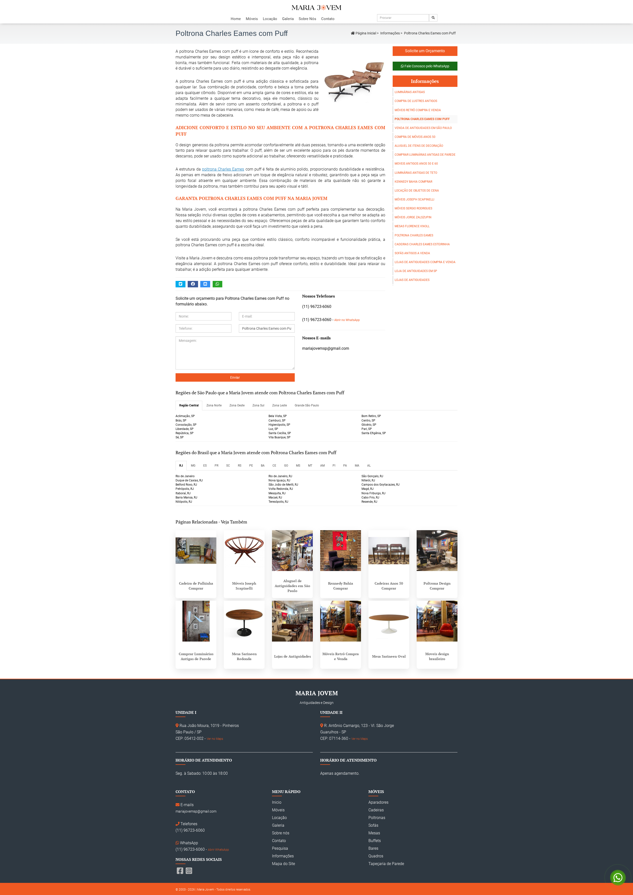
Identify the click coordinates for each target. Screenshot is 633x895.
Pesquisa (280, 848)
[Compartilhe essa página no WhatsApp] (218, 284)
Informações (390, 33)
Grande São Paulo (307, 405)
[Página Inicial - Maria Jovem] (316, 7)
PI (334, 465)
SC (228, 465)
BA (263, 465)
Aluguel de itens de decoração (419, 146)
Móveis (252, 19)
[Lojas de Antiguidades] (292, 621)
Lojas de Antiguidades (412, 280)
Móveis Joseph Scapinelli (414, 199)
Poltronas (376, 817)
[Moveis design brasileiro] (437, 621)
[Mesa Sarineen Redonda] (244, 621)
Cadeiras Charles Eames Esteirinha (422, 244)
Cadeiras (376, 810)
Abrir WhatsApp (218, 849)
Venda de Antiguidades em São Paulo (423, 128)
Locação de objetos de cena (417, 190)
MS (298, 465)
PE (251, 465)
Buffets (374, 840)
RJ (181, 465)
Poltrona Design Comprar (437, 586)
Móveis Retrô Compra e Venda (418, 110)
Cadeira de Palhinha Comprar (196, 586)
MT (310, 465)
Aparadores (378, 802)
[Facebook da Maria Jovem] (180, 871)
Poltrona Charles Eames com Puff (422, 119)
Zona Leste (279, 405)
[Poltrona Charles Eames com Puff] (351, 80)
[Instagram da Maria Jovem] (189, 871)
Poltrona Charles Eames (414, 235)
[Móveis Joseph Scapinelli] (244, 550)
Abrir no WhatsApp (347, 320)
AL (369, 465)
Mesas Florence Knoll (412, 226)
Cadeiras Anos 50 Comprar (389, 586)
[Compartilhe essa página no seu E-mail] (205, 284)
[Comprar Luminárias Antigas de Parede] (196, 621)
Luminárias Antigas (410, 92)
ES (205, 465)
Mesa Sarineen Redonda (244, 656)
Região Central (189, 405)
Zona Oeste (237, 405)
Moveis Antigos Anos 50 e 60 (416, 163)
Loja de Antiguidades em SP (416, 271)
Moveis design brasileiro (437, 656)
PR (216, 465)
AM (322, 465)
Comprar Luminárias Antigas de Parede (425, 154)
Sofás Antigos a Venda (412, 253)
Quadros (375, 856)
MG (193, 465)
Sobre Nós (307, 19)
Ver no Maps (215, 739)
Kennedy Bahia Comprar (413, 181)
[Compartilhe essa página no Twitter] (180, 284)
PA (345, 465)
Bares (373, 848)
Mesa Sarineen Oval (389, 656)
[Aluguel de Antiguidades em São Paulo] (292, 550)
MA (357, 465)
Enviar (235, 377)
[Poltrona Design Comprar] (437, 550)
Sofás (373, 825)
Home (236, 19)
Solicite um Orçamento (425, 51)
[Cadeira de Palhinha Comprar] (196, 550)
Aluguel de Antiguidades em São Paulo (292, 585)
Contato (328, 19)
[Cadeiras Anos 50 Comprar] (388, 550)
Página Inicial (365, 33)
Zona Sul (258, 405)
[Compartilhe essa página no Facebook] (193, 284)
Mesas (374, 833)
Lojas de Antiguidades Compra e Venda (425, 262)
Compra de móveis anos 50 (415, 137)
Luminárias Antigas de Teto (416, 172)
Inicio (276, 802)
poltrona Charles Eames (223, 169)
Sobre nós (280, 833)
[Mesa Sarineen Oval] (388, 621)
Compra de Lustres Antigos (416, 101)
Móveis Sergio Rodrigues (413, 208)
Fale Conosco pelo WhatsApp (426, 66)
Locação (270, 19)
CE (274, 465)
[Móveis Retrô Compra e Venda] (340, 621)
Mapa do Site (283, 863)
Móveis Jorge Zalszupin (413, 217)
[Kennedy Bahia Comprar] (340, 550)
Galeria (288, 19)
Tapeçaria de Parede (386, 863)
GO (286, 465)
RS (239, 465)
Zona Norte (214, 405)
